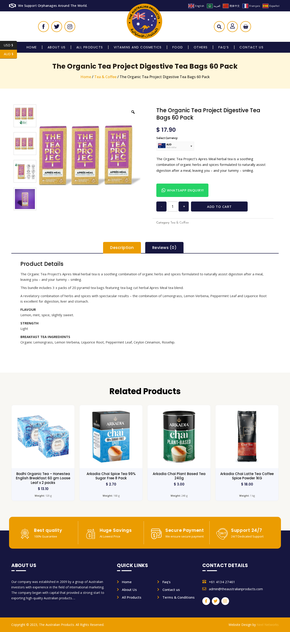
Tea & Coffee (105, 76)
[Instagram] (225, 601)
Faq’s (223, 47)
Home (32, 47)
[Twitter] (216, 601)
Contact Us (251, 47)
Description (122, 247)
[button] (219, 27)
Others (201, 47)
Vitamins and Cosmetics (138, 47)
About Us (57, 47)
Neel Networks (268, 624)
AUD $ (10, 54)
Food (177, 47)
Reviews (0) (164, 247)
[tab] (122, 248)
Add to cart (219, 206)
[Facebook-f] (206, 601)
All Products (89, 47)
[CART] (246, 27)
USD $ (10, 45)
